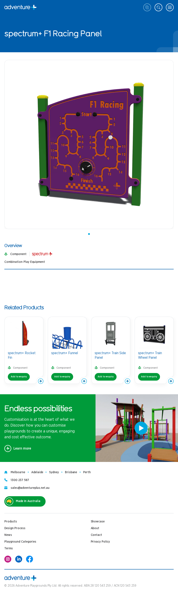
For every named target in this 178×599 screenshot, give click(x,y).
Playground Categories (20, 541)
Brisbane (71, 472)
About (95, 528)
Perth (87, 472)
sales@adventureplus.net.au (30, 487)
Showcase (98, 521)
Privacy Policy (100, 541)
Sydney (54, 472)
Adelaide (37, 472)
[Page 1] (89, 234)
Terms (8, 548)
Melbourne (18, 472)
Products (10, 521)
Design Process (14, 528)
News (8, 535)
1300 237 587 (20, 480)
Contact (96, 535)
